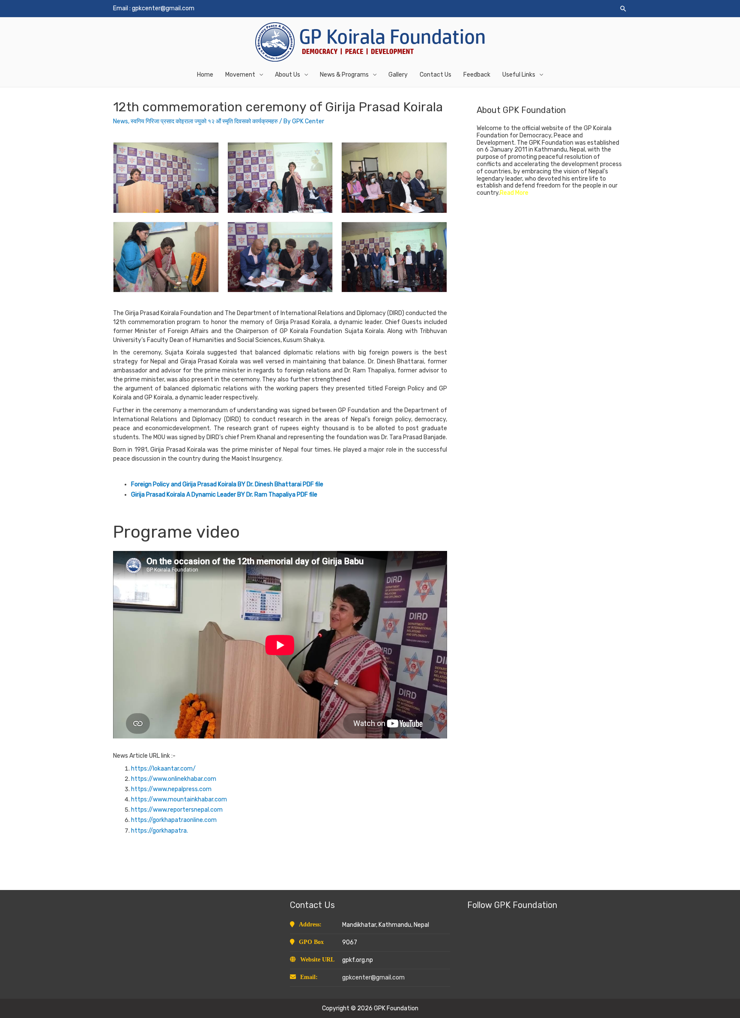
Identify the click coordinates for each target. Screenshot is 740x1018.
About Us (287, 74)
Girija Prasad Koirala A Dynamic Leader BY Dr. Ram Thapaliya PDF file (225, 494)
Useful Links (518, 74)
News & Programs (344, 74)
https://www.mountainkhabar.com (179, 799)
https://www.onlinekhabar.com (173, 779)
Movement (240, 74)
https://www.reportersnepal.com (177, 809)
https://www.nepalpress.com (171, 789)
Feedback (476, 74)
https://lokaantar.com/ (163, 768)
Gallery (398, 74)
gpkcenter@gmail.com (163, 8)
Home (205, 74)
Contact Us (435, 74)
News (120, 121)
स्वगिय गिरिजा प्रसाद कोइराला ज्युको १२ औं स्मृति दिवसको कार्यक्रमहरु (204, 121)
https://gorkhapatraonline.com (174, 820)
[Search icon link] (623, 8)
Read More (514, 192)
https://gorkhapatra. (159, 830)
